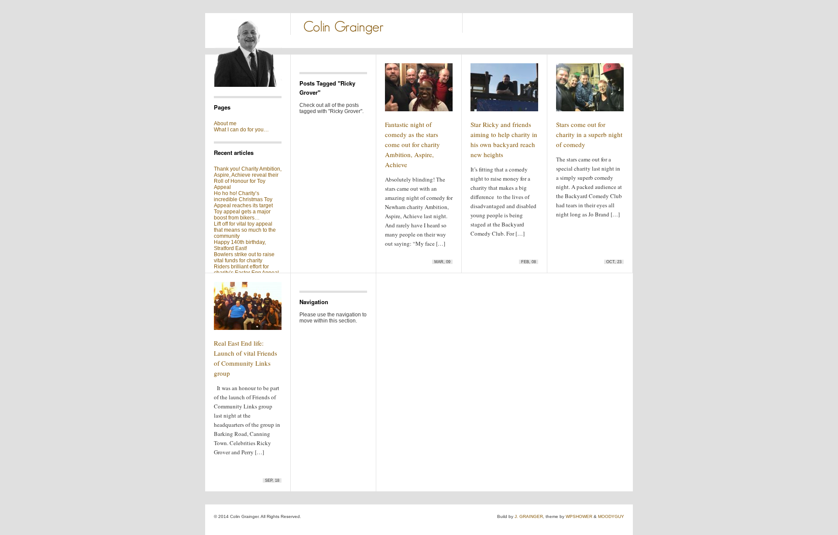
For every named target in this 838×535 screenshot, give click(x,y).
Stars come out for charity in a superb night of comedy (589, 134)
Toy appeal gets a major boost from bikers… (242, 215)
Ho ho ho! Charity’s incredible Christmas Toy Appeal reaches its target (243, 199)
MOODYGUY (611, 516)
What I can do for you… (241, 130)
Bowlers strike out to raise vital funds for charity (244, 257)
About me (225, 123)
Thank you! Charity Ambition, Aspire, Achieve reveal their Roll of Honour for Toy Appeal (248, 178)
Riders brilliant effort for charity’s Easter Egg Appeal (246, 270)
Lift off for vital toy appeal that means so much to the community (245, 230)
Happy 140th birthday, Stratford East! (240, 245)
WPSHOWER (579, 516)
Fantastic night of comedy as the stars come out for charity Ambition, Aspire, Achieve (412, 144)
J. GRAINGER (529, 516)
